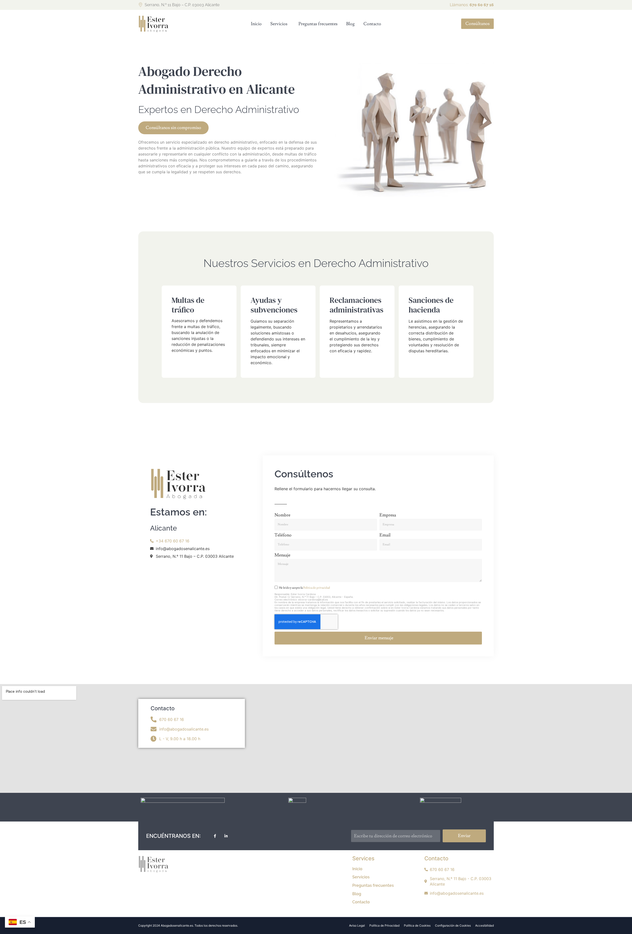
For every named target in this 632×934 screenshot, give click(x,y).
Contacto (372, 24)
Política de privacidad (316, 587)
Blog (350, 24)
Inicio (256, 24)
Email (385, 535)
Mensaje (282, 555)
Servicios (278, 24)
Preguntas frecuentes (317, 24)
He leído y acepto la (304, 587)
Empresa (387, 515)
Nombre (282, 515)
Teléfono (283, 535)
